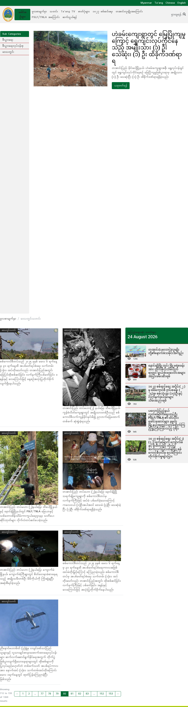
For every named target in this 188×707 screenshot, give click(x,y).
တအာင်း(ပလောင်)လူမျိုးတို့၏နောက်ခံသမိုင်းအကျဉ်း (166, 351)
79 (57, 694)
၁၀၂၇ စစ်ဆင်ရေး (103, 11)
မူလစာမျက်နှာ (39, 11)
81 (72, 694)
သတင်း (54, 11)
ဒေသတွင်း (8, 52)
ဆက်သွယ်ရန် (69, 17)
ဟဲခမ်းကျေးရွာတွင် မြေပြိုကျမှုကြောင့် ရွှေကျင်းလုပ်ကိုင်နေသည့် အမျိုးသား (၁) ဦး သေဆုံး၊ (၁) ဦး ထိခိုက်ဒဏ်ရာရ (149, 47)
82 (79, 694)
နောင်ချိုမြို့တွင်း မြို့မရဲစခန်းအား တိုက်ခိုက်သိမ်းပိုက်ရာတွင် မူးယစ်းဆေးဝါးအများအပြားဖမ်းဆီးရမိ (166, 371)
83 (87, 694)
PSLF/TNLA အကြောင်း (45, 17)
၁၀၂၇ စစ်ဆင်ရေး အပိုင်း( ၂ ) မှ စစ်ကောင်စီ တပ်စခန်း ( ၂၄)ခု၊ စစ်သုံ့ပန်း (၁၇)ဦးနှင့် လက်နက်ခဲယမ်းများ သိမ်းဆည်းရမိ (166, 393)
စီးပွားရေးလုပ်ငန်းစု (13, 46)
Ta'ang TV (68, 11)
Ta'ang (158, 3)
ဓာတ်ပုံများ (84, 11)
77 (42, 694)
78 (49, 694)
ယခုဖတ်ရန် (120, 85)
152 (102, 694)
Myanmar (146, 3)
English (182, 3)
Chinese (170, 3)
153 (111, 694)
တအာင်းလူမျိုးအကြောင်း (129, 11)
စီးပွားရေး (7, 40)
